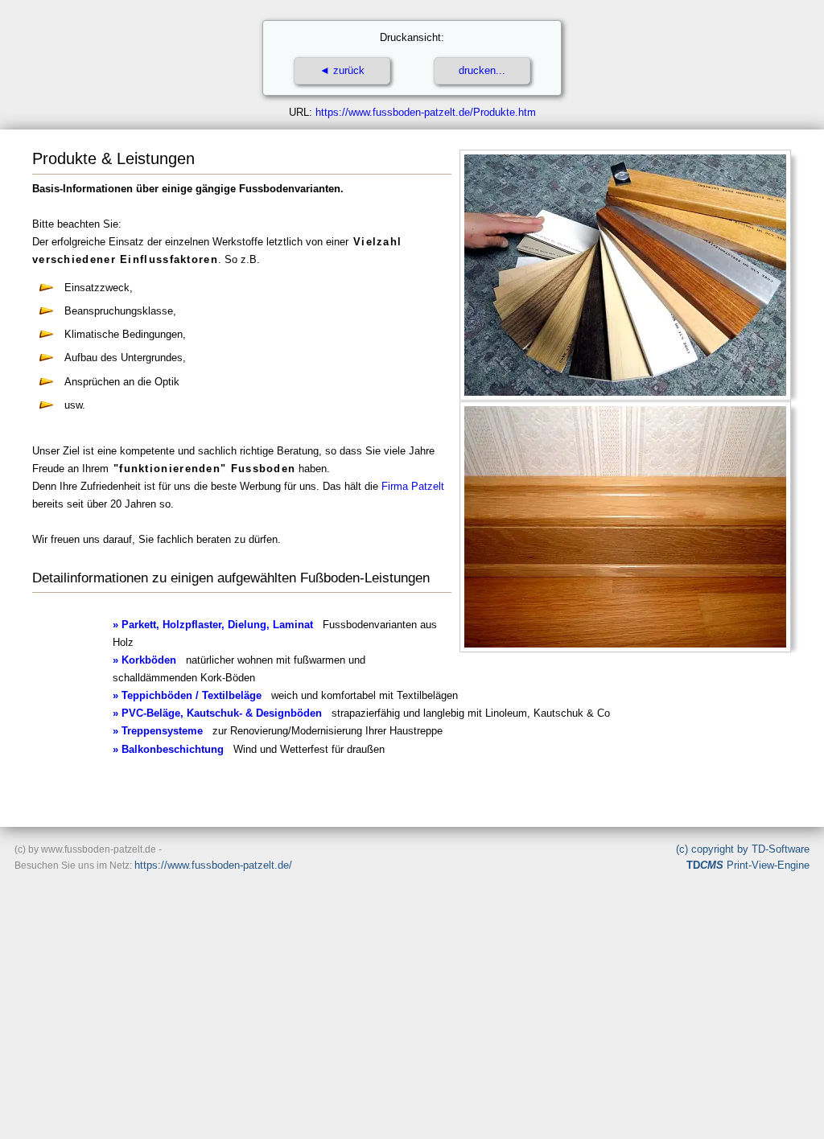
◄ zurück (342, 70)
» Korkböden (144, 660)
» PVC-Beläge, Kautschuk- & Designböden (217, 713)
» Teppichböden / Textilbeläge (187, 695)
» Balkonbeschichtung (168, 749)
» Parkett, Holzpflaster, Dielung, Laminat (213, 625)
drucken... (482, 70)
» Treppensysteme (158, 731)
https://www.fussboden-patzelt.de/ (213, 865)
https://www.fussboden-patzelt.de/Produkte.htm (425, 112)
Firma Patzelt (412, 486)
